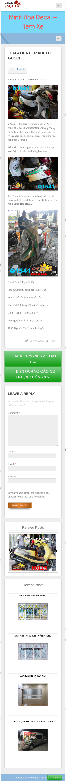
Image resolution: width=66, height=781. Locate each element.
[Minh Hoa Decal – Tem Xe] (12, 4)
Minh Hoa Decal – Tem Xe (33, 22)
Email (12, 464)
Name (12, 451)
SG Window (54, 777)
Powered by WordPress (27, 777)
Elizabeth (20, 69)
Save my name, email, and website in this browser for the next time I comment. (29, 494)
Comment (14, 413)
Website (12, 476)
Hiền (52, 340)
